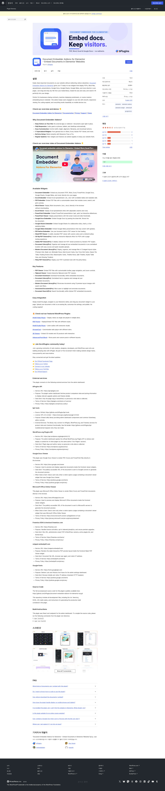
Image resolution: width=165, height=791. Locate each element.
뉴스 (8, 768)
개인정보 (9, 773)
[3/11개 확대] (95, 633)
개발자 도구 (71, 771)
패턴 (38, 773)
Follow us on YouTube (42, 369)
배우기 (70, 765)
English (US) (128, 100)
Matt (131, 768)
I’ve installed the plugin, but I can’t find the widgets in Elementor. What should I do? (59, 708)
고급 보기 (105, 116)
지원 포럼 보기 (107, 166)
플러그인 (39, 771)
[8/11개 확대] (73, 667)
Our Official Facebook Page (43, 361)
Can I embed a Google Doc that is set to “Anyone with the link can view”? (56, 719)
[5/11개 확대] (73, 650)
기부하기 (102, 771)
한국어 (25, 781)
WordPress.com (134, 765)
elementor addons (127, 104)
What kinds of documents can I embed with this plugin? (50, 686)
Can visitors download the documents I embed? (48, 697)
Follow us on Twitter (41, 364)
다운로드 (128, 62)
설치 (52, 71)
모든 (131, 147)
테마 (38, 768)
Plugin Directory (11, 8)
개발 (59, 71)
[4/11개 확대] (51, 650)
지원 (131, 71)
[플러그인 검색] (25, 19)
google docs (128, 111)
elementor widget (120, 107)
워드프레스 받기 (157, 3)
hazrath (71, 747)
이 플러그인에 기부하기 (109, 180)
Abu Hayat (72, 743)
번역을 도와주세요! (97, 13)
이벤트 (100, 768)
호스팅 (8, 771)
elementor (118, 104)
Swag (101, 773)
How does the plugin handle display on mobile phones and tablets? (54, 702)
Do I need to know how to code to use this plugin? (49, 691)
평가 (45, 71)
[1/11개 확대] (51, 633)
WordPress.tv (72, 773)
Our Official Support (41, 371)
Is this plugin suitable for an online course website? (49, 713)
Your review (106, 147)
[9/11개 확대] (95, 667)
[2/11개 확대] (73, 633)
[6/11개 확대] (95, 650)
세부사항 (37, 71)
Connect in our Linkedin (42, 366)
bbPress (132, 771)
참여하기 (101, 765)
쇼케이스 (39, 765)
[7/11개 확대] (51, 667)
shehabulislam (40, 747)
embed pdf (129, 107)
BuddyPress (133, 773)
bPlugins (50, 64)
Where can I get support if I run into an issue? (47, 724)
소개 (8, 765)
